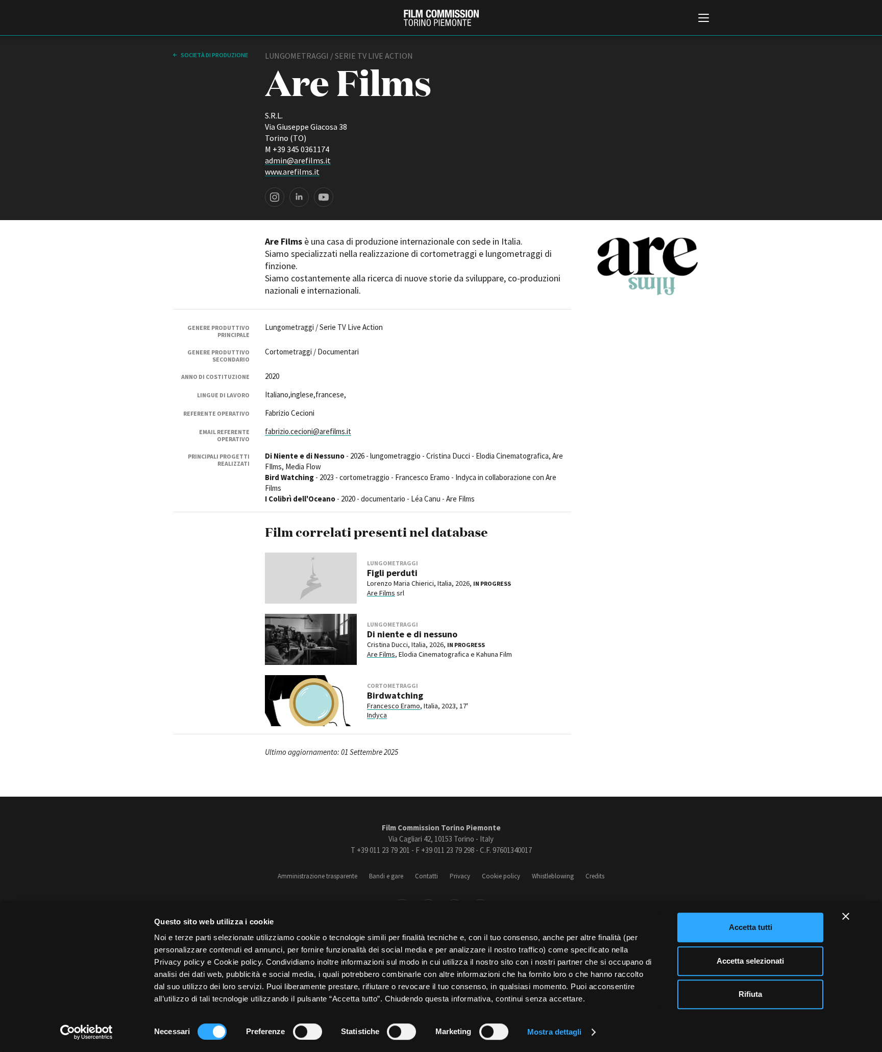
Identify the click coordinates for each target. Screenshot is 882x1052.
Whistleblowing (553, 876)
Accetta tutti (750, 927)
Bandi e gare (386, 876)
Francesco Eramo (393, 705)
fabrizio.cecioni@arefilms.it (308, 431)
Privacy (460, 876)
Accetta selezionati (750, 961)
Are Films (381, 592)
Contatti (426, 876)
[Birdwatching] (311, 700)
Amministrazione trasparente (317, 876)
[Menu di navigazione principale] (703, 19)
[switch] (307, 1031)
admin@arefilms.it (298, 160)
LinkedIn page (299, 197)
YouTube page (323, 197)
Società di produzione (214, 55)
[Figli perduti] (311, 578)
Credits (594, 876)
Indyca (377, 715)
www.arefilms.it (292, 171)
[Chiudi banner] (845, 916)
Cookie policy (501, 876)
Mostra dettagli (554, 1031)
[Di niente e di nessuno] (311, 639)
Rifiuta (750, 994)
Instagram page (274, 197)
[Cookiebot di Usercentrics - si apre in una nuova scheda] (86, 1032)
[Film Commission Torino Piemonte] (441, 18)
